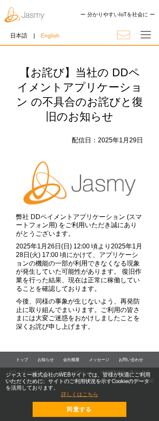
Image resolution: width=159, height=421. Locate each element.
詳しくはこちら (79, 394)
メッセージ (99, 359)
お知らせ (46, 359)
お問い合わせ (131, 359)
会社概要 (71, 359)
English (50, 35)
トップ (22, 359)
